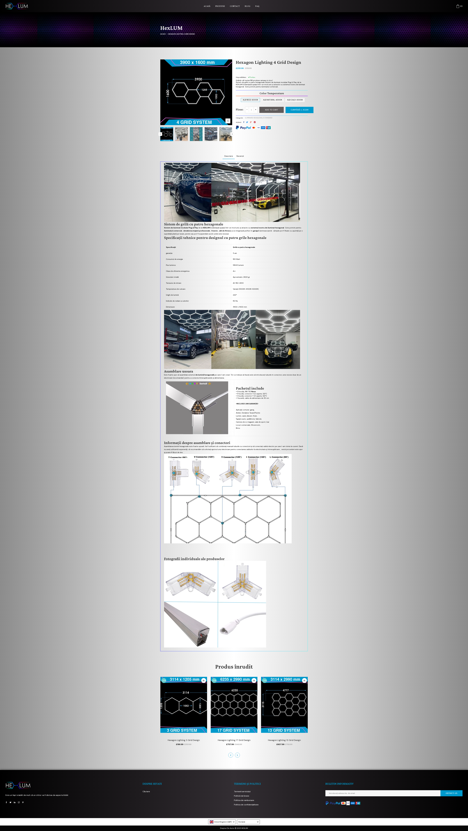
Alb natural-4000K (272, 100)
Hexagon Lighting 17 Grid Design (183, 740)
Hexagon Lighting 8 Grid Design (284, 740)
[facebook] (6, 802)
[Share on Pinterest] (255, 122)
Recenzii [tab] (240, 156)
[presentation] (160, 134)
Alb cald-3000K (295, 100)
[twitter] (10, 802)
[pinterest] (23, 802)
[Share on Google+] (251, 122)
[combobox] (222, 821)
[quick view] (203, 680)
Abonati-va (451, 793)
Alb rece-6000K (250, 100)
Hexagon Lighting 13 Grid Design (234, 740)
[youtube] (14, 802)
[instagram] (19, 802)
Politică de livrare (241, 796)
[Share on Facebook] (243, 122)
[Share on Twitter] (247, 122)
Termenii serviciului (242, 791)
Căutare (146, 791)
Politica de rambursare (244, 800)
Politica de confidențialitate (246, 804)
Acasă (163, 34)
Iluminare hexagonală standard (258, 118)
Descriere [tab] (228, 156)
